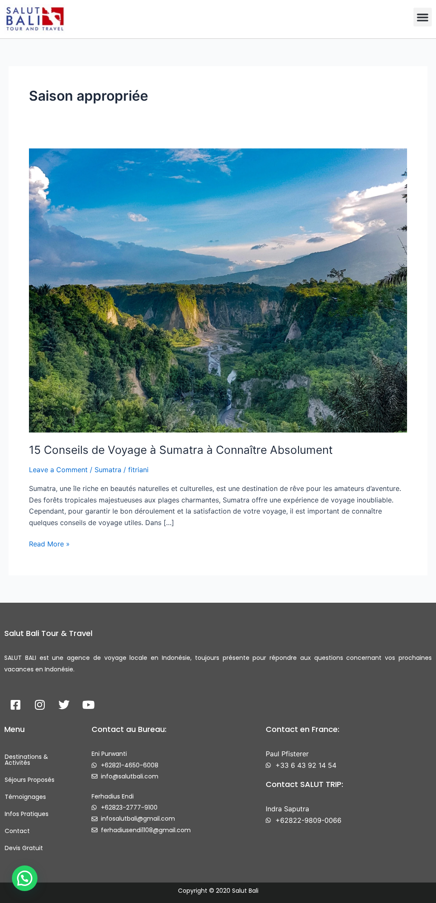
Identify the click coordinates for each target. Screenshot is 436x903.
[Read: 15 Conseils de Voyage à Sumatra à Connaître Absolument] (218, 289)
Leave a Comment (58, 469)
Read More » (49, 543)
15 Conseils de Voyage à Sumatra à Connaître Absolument (181, 449)
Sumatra (108, 469)
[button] (422, 17)
